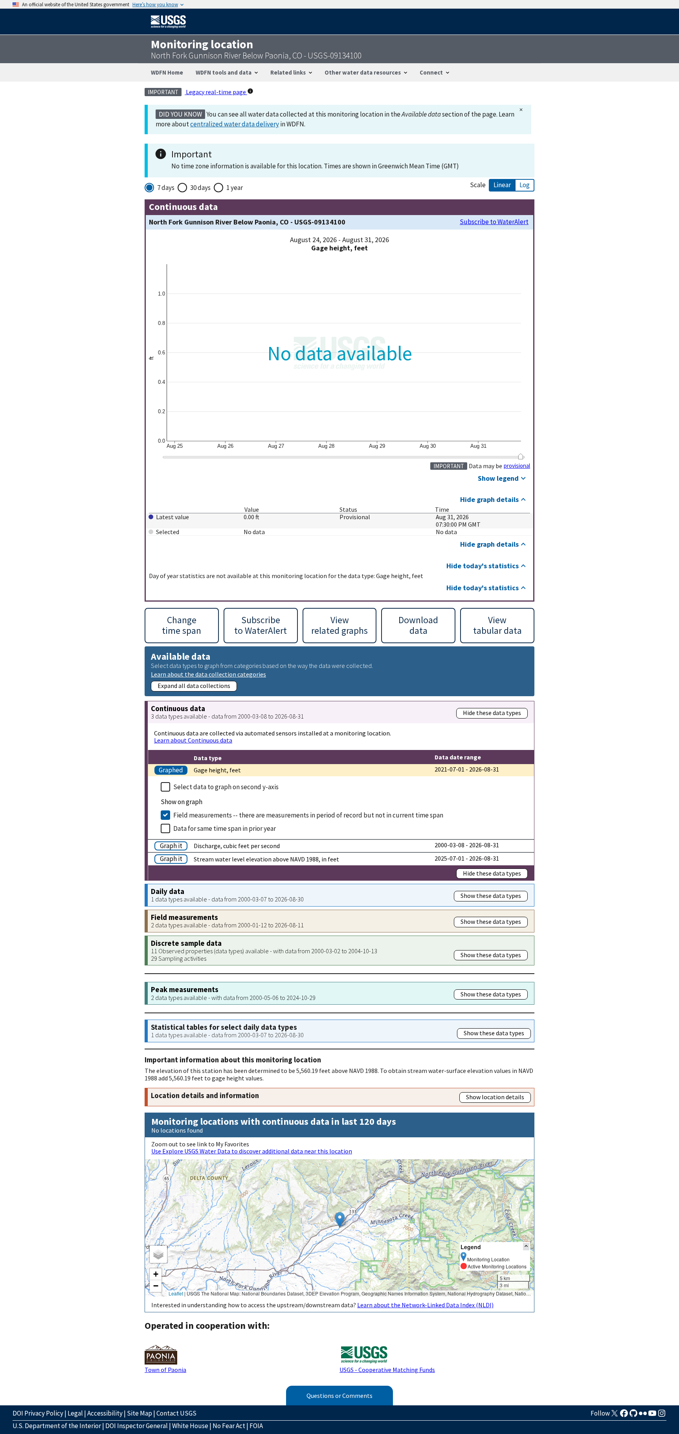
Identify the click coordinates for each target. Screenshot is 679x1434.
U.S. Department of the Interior (57, 1425)
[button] (340, 1220)
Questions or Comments (339, 1395)
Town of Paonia (165, 1370)
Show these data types (491, 895)
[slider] (520, 456)
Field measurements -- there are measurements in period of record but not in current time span (308, 815)
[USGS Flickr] (643, 1415)
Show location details (495, 1097)
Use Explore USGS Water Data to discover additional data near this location (251, 1151)
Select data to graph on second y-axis (226, 787)
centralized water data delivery (234, 124)
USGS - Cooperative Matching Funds (387, 1370)
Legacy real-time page (216, 92)
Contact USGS (176, 1413)
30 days (200, 187)
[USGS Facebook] (624, 1415)
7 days (165, 187)
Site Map (139, 1413)
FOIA (256, 1425)
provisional (517, 465)
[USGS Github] (633, 1415)
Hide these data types (492, 713)
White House (190, 1425)
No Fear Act (229, 1425)
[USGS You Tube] (652, 1415)
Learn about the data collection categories (208, 674)
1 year (234, 187)
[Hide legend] (526, 1246)
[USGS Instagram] (661, 1415)
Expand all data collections (194, 686)
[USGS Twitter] (614, 1415)
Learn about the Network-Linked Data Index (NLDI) (425, 1305)
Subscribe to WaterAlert (494, 222)
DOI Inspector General (136, 1425)
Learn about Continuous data (193, 740)
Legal (75, 1413)
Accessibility (105, 1413)
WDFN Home (167, 72)
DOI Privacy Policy (38, 1413)
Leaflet (176, 1293)
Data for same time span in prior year (224, 828)
